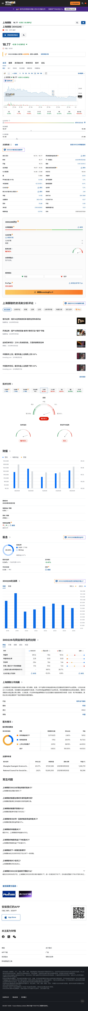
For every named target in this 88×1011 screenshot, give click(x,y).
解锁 (34, 673)
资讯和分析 (19, 63)
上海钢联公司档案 (11, 682)
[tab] (7, 390)
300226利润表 (10, 581)
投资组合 (5, 957)
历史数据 (21, 68)
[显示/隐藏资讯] (46, 73)
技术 (37, 63)
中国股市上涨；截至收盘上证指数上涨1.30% (20, 354)
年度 (4, 586)
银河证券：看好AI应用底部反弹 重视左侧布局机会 (22, 319)
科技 (83, 706)
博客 (3, 948)
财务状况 (29, 63)
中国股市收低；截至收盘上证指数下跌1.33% (20, 366)
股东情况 (7, 722)
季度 (9, 586)
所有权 (15, 68)
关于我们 (49, 948)
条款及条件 (6, 997)
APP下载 (5, 952)
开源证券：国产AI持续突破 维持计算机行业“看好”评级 (23, 331)
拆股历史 (29, 68)
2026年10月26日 (80, 160)
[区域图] (9, 73)
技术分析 (7, 384)
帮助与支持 (49, 957)
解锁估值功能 (79, 122)
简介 (9, 68)
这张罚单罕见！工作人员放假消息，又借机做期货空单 (23, 342)
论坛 (43, 63)
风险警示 (23, 997)
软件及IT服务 (80, 701)
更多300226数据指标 (77, 145)
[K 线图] (5, 73)
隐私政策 (15, 997)
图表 (10, 63)
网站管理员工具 (7, 961)
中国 (83, 714)
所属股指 (37, 68)
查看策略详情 (45, 54)
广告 (47, 952)
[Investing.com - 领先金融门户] (10, 3)
